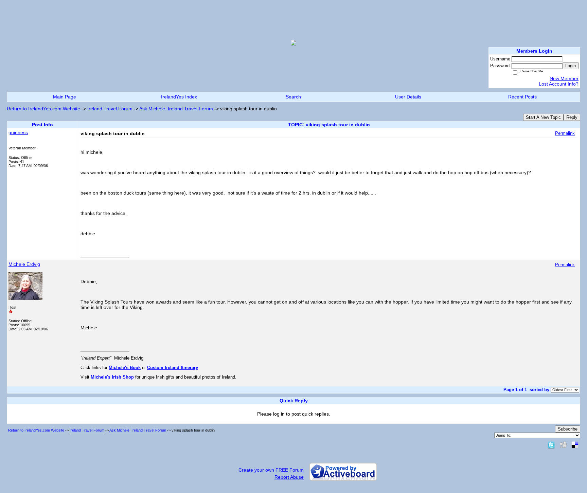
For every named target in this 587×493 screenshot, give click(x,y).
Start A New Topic (543, 117)
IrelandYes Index (179, 96)
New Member (564, 78)
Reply (571, 117)
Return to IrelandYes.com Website (44, 108)
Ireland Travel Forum (109, 108)
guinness (18, 132)
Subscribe (567, 429)
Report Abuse (289, 477)
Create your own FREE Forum (271, 470)
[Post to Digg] (563, 445)
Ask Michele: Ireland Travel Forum (176, 108)
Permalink (565, 133)
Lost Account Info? (559, 84)
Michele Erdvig (24, 264)
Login (570, 65)
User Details (408, 96)
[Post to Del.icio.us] (575, 445)
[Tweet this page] (551, 445)
